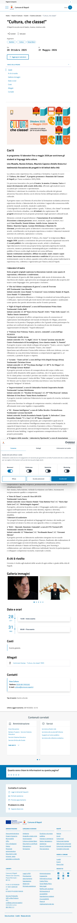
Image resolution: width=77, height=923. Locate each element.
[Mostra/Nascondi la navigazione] (7, 7)
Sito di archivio (9, 916)
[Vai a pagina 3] (38, 602)
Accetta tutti (63, 479)
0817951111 (10, 907)
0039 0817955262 (23, 684)
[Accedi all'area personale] (70, 1)
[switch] (29, 470)
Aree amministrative (12, 833)
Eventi (59, 862)
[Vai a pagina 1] (34, 602)
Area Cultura (14, 681)
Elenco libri (60, 864)
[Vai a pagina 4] (40, 602)
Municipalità (10, 838)
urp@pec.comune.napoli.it (14, 903)
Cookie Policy (44, 881)
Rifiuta (14, 479)
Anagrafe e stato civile (30, 836)
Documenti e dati (11, 854)
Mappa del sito (26, 916)
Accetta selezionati (38, 479)
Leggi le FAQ (27, 873)
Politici (8, 846)
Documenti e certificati (30, 844)
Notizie (59, 833)
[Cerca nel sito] (70, 7)
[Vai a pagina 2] (36, 602)
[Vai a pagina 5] (42, 602)
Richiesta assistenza (29, 886)
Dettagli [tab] (38, 448)
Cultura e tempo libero (30, 841)
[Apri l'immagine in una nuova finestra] (38, 126)
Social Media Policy (46, 883)
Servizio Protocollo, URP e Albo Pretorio (12, 897)
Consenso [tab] (13, 448)
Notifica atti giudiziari (46, 889)
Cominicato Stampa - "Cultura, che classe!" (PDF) (28, 663)
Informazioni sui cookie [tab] (64, 448)
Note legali (43, 886)
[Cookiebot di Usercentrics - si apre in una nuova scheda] (66, 442)
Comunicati (60, 838)
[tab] (37, 759)
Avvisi (58, 836)
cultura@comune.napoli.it (24, 687)
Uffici (7, 841)
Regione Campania (11, 2)
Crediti (17, 916)
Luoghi (59, 859)
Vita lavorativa (44, 849)
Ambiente (26, 833)
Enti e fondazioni (11, 844)
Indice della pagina (13, 65)
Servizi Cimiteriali (45, 846)
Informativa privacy (46, 878)
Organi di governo (11, 836)
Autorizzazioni (27, 838)
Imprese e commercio (46, 838)
